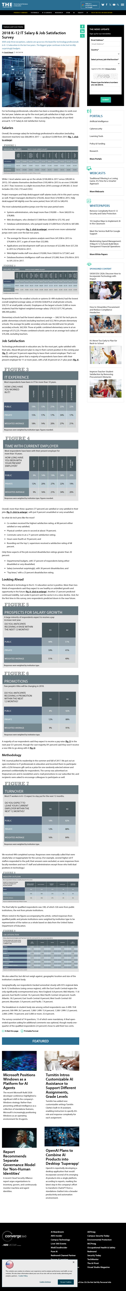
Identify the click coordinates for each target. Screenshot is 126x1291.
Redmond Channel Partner (63, 1255)
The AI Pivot (93, 1263)
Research (59, 12)
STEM (68, 12)
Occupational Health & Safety (101, 1247)
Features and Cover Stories (13, 27)
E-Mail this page (11, 1031)
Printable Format (31, 1031)
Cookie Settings (45, 1282)
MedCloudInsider (59, 1247)
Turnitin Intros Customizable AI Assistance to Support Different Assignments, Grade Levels (61, 1085)
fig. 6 (32, 748)
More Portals (96, 158)
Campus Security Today (98, 1235)
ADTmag (91, 1231)
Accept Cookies (65, 1282)
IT (87, 12)
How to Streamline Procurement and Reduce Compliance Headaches (105, 310)
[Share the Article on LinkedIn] (82, 31)
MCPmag (91, 1243)
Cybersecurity (96, 128)
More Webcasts (97, 191)
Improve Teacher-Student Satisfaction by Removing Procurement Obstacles (101, 374)
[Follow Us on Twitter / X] (110, 5)
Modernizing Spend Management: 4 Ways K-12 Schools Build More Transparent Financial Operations (105, 244)
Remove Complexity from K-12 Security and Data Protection (104, 212)
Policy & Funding (97, 143)
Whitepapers (100, 205)
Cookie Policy (23, 1276)
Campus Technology (60, 1239)
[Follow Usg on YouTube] (114, 4)
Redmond (91, 1251)
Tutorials (35, 12)
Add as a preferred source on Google (91, 5)
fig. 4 (75, 359)
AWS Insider (56, 1235)
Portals (96, 116)
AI (74, 12)
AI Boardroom (57, 1231)
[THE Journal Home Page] (15, 5)
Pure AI (54, 1251)
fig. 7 (5, 353)
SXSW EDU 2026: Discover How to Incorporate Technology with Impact (105, 276)
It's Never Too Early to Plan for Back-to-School (103, 342)
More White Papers (99, 254)
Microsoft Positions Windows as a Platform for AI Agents (19, 1081)
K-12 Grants (47, 12)
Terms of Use (78, 1282)
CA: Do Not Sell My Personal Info (97, 1282)
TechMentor (93, 1259)
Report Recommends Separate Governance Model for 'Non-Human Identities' (19, 1162)
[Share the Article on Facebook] (82, 26)
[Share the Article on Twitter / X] (82, 35)
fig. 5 (68, 741)
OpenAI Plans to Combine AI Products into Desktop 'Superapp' (62, 1157)
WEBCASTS (97, 173)
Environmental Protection (99, 1239)
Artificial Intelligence (99, 121)
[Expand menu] (122, 5)
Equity (80, 12)
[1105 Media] (14, 1258)
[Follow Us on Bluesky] (103, 4)
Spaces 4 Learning (59, 1259)
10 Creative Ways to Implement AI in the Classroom (105, 222)
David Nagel (8, 52)
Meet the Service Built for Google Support (105, 232)
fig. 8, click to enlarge (36, 591)
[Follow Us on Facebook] (106, 4)
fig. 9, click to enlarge (17, 512)
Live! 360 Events (58, 1243)
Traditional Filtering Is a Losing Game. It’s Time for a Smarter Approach (104, 181)
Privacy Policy (110, 69)
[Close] (73, 1262)
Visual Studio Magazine (98, 1267)
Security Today (94, 1255)
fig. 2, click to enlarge (36, 229)
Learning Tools (96, 136)
